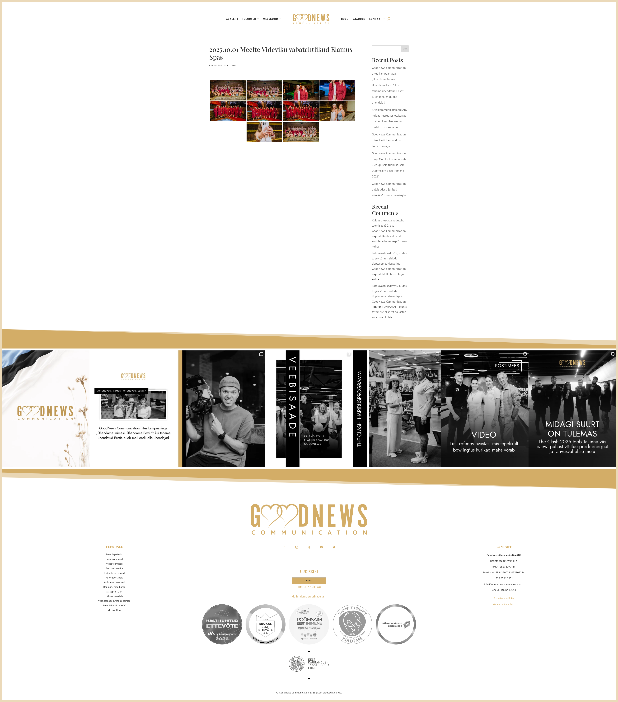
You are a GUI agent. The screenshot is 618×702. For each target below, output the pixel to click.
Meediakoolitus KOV (114, 605)
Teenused (249, 18)
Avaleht (232, 18)
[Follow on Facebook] (284, 547)
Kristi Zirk (217, 65)
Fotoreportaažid (114, 577)
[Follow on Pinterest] (333, 547)
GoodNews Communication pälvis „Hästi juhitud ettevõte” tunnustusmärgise (389, 189)
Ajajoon (359, 18)
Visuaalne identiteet (504, 604)
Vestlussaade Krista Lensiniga (114, 600)
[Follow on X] (309, 547)
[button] (309, 651)
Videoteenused (114, 563)
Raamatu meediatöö (114, 586)
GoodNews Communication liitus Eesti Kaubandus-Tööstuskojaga (389, 140)
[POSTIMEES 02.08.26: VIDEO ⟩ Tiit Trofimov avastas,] (485, 408)
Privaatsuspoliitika (504, 598)
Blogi (345, 18)
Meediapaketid (114, 554)
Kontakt (375, 18)
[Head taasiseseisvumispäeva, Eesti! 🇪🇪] (45, 408)
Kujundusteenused (114, 573)
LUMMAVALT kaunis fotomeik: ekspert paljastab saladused (389, 312)
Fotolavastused (114, 559)
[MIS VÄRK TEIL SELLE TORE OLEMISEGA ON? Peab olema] (221, 408)
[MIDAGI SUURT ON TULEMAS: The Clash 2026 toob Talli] (572, 408)
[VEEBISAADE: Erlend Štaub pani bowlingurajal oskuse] (309, 408)
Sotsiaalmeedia (114, 568)
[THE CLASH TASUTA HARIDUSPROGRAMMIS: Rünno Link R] (397, 408)
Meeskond (270, 18)
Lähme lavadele (114, 596)
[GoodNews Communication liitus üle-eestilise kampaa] (133, 408)
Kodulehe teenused (114, 582)
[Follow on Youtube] (321, 547)
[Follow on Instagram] (296, 547)
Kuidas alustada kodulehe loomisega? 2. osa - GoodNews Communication (389, 226)
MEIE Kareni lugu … (394, 274)
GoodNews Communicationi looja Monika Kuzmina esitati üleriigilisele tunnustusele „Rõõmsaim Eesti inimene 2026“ (390, 164)
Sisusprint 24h (114, 591)
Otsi (405, 48)
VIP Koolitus (114, 610)
